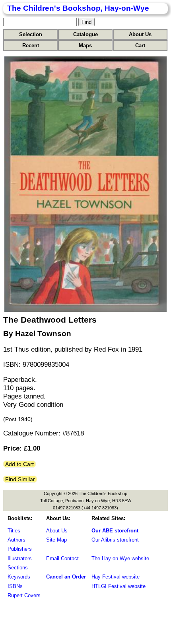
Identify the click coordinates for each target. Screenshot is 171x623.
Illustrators (20, 558)
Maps (85, 45)
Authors (16, 540)
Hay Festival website (115, 577)
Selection (30, 34)
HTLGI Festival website (118, 586)
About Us (140, 34)
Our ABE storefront (114, 531)
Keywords (19, 577)
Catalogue (85, 34)
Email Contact (62, 558)
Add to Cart (19, 464)
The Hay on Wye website (120, 558)
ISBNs (15, 586)
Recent (30, 45)
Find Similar (20, 479)
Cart (140, 45)
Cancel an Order (66, 577)
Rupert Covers (24, 595)
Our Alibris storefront (115, 540)
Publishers (20, 549)
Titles (14, 531)
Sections (18, 568)
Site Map (56, 540)
